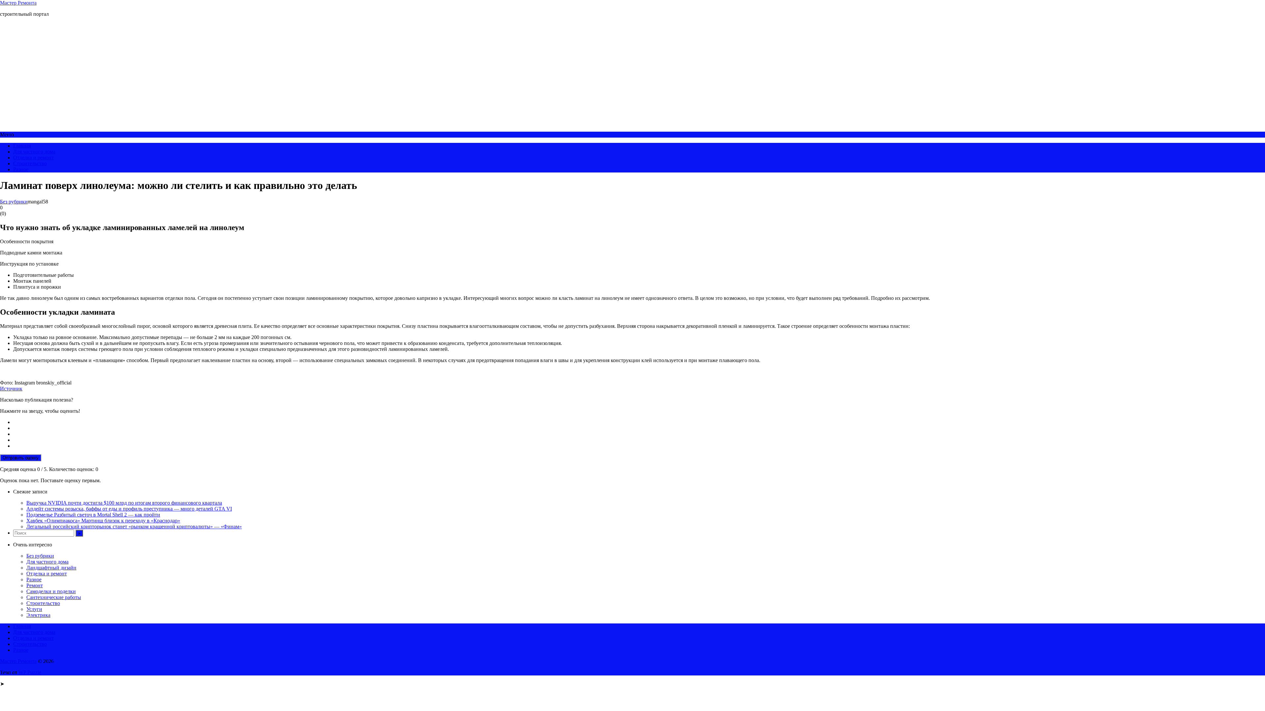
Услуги (34, 609)
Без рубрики (14, 201)
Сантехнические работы (53, 597)
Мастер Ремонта (18, 3)
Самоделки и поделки (51, 591)
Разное (20, 169)
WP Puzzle (29, 672)
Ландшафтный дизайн (51, 567)
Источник (11, 388)
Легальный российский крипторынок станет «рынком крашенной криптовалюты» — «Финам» (134, 526)
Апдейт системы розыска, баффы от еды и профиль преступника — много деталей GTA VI (129, 509)
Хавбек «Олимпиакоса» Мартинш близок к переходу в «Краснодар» (103, 520)
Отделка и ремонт (33, 157)
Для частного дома (34, 151)
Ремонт (34, 585)
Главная (22, 145)
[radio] (639, 422)
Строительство (30, 163)
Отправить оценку (21, 457)
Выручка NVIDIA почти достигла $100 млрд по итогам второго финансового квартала (124, 503)
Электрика (38, 615)
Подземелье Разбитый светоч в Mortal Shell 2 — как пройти (93, 514)
